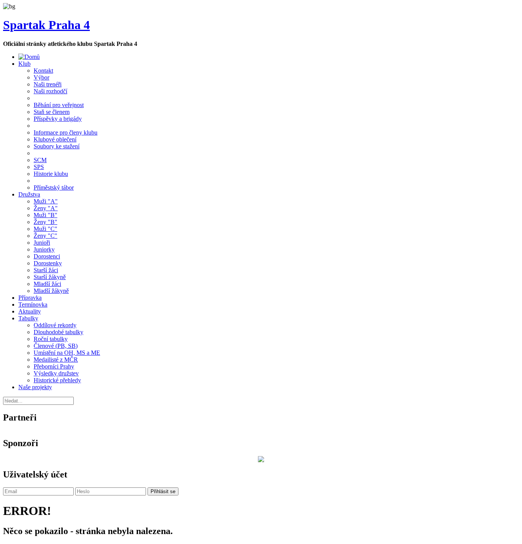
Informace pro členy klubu (65, 132)
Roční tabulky (51, 339)
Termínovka (32, 304)
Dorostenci (47, 256)
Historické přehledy (57, 380)
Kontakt (43, 70)
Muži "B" (45, 215)
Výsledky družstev (56, 373)
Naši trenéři (48, 84)
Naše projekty (35, 387)
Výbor (41, 77)
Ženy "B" (45, 222)
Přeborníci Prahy (54, 366)
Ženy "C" (45, 235)
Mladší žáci (47, 284)
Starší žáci (46, 270)
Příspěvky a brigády (58, 118)
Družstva (29, 194)
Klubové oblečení (55, 139)
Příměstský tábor (54, 187)
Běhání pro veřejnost (59, 105)
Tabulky (28, 318)
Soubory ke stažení (56, 146)
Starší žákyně (50, 277)
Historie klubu (51, 174)
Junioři (42, 242)
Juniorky (44, 249)
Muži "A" (46, 201)
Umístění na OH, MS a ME (67, 352)
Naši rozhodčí (50, 91)
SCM (40, 160)
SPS (39, 167)
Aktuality (29, 311)
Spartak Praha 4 (46, 25)
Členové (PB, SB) (56, 346)
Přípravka (30, 297)
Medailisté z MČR (56, 359)
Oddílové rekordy (55, 325)
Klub (24, 63)
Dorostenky (48, 263)
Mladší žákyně (51, 290)
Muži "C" (45, 229)
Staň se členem (52, 112)
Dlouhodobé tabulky (58, 332)
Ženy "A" (46, 208)
